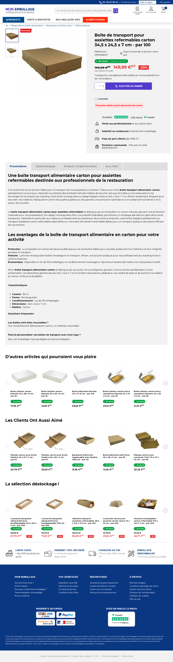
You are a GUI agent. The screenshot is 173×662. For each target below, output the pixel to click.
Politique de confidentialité (142, 593)
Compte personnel (67, 589)
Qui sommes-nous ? (24, 583)
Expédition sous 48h (68, 583)
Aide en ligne (146, 2)
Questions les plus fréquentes (104, 583)
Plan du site (135, 599)
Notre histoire (21, 586)
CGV (96, 656)
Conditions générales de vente (143, 586)
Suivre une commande (101, 589)
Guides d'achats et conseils (102, 586)
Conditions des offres (68, 593)
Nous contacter (22, 596)
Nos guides (165, 2)
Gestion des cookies (81, 656)
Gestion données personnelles (54, 656)
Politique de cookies (139, 596)
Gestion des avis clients (140, 589)
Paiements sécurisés (68, 586)
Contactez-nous (128, 2)
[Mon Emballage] (20, 10)
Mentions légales (137, 583)
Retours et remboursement (103, 593)
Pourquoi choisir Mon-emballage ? (31, 589)
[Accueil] (6, 25)
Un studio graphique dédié (151, 556)
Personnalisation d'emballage (28, 593)
